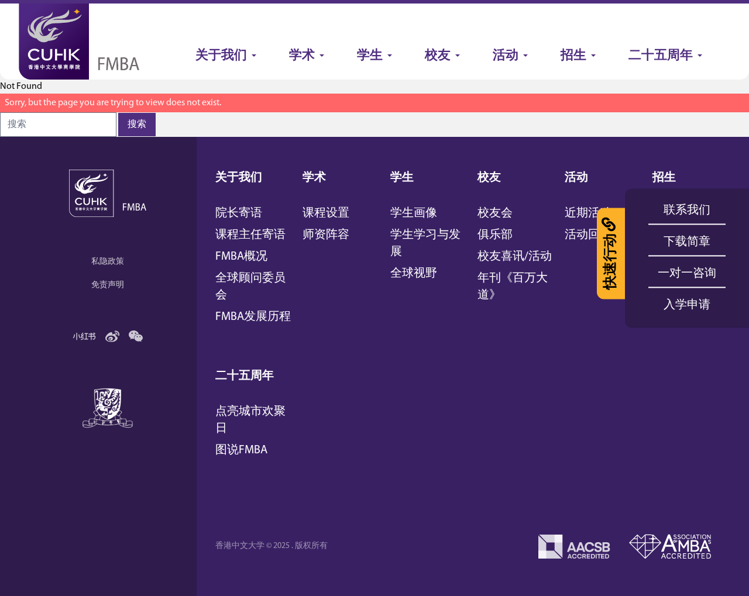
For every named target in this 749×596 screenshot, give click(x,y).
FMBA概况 (241, 257)
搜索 (137, 124)
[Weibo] (112, 336)
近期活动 (588, 213)
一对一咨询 (687, 274)
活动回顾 (588, 235)
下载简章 (687, 242)
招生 (664, 178)
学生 (402, 178)
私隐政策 (107, 261)
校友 (489, 178)
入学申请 (687, 305)
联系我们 (687, 210)
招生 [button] (573, 56)
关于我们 (238, 178)
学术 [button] (302, 56)
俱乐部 (495, 235)
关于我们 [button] (221, 56)
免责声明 (107, 285)
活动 (576, 178)
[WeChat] (136, 336)
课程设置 (326, 213)
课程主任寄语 (250, 235)
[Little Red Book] (84, 336)
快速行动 (611, 261)
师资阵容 (326, 235)
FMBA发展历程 (253, 317)
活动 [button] (505, 56)
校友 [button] (438, 56)
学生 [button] (370, 56)
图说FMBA (241, 450)
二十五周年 (244, 376)
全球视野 (413, 274)
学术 (314, 178)
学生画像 (413, 213)
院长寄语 (238, 213)
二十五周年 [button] (660, 56)
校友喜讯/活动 (514, 257)
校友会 (495, 213)
